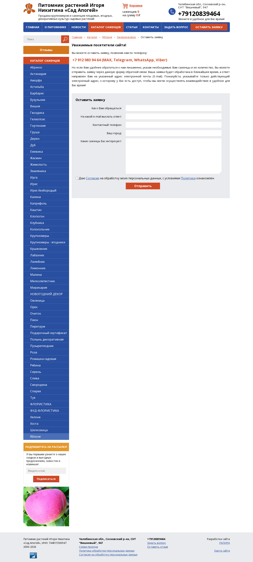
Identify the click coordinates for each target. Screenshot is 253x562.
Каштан (35, 210)
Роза (33, 352)
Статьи (131, 27)
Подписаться (46, 479)
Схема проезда (88, 546)
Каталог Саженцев (106, 27)
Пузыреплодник (42, 346)
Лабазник (37, 255)
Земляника (38, 171)
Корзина (135, 6)
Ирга (33, 177)
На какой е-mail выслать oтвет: (101, 116)
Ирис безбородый (43, 190)
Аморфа (36, 80)
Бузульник (37, 100)
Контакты (151, 27)
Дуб (33, 145)
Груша (34, 132)
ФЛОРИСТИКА (40, 404)
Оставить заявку (209, 27)
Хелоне (35, 417)
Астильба (37, 87)
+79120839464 (199, 13)
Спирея (35, 391)
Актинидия (38, 74)
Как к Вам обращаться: (106, 108)
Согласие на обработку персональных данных (108, 554)
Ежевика (36, 152)
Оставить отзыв (157, 546)
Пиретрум (37, 326)
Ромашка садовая (43, 359)
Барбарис (37, 93)
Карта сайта (222, 550)
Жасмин (35, 158)
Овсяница (37, 300)
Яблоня (107, 37)
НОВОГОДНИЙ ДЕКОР (46, 294)
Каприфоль (38, 203)
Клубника (37, 223)
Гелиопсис (37, 119)
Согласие (92, 178)
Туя (32, 398)
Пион (34, 320)
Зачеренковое (126, 37)
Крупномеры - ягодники (47, 242)
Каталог (92, 37)
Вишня (35, 106)
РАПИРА (224, 543)
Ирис (34, 184)
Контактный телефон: (107, 124)
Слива (34, 378)
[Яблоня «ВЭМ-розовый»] (46, 506)
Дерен (34, 139)
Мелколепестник (42, 281)
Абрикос (36, 67)
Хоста (34, 424)
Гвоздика (37, 113)
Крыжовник (38, 249)
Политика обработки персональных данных (106, 550)
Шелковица (39, 430)
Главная (32, 27)
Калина (35, 197)
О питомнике (55, 27)
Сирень (35, 372)
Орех (33, 307)
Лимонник (38, 268)
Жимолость (38, 164)
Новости (78, 27)
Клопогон (37, 216)
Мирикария (38, 288)
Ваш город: (114, 133)
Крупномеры (39, 236)
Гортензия (38, 126)
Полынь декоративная (47, 339)
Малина (36, 275)
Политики (188, 178)
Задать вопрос (176, 27)
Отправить (143, 186)
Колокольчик (40, 229)
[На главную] (29, 8)
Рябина (35, 365)
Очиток (35, 313)
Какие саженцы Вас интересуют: (101, 141)
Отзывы (46, 50)
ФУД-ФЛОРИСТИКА (44, 411)
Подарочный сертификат (48, 333)
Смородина (38, 385)
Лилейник (37, 262)
